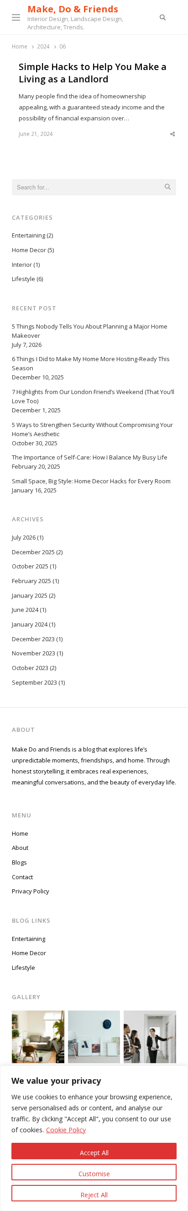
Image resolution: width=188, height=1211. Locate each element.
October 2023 (30, 668)
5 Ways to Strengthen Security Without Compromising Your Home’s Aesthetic (92, 429)
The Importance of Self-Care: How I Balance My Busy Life (89, 457)
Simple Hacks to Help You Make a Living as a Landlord (93, 73)
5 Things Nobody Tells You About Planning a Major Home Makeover (89, 331)
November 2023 (33, 653)
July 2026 (24, 537)
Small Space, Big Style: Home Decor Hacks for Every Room (91, 481)
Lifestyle (23, 279)
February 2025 (31, 581)
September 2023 (34, 682)
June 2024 (25, 610)
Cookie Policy (66, 1129)
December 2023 (33, 639)
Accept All (94, 1152)
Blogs (19, 862)
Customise (94, 1173)
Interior (22, 264)
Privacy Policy (30, 891)
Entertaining (28, 235)
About (20, 847)
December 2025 (33, 552)
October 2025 (30, 566)
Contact (22, 877)
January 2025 (29, 595)
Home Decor (29, 250)
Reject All (94, 1194)
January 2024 (29, 624)
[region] (94, 1138)
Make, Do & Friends (72, 9)
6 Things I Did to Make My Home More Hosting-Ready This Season (91, 363)
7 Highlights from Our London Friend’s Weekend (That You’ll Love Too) (93, 396)
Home (20, 833)
